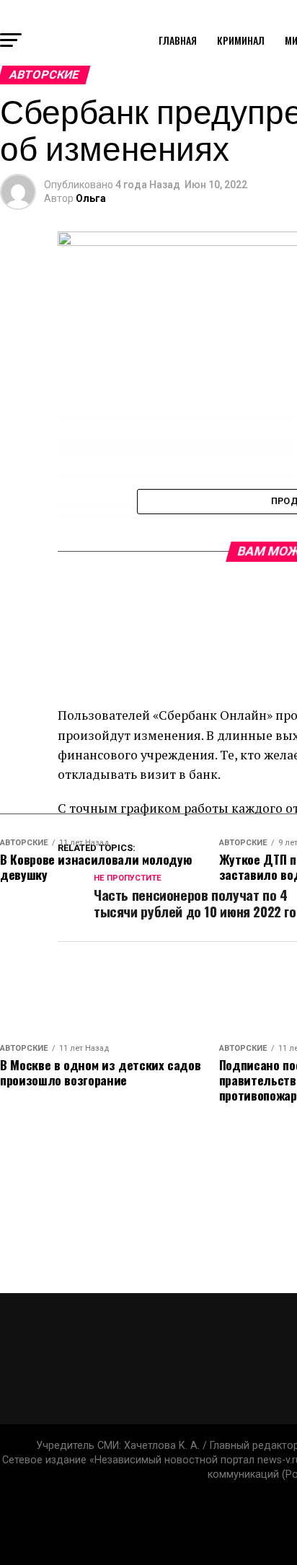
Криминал (241, 40)
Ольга (91, 198)
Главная (178, 40)
